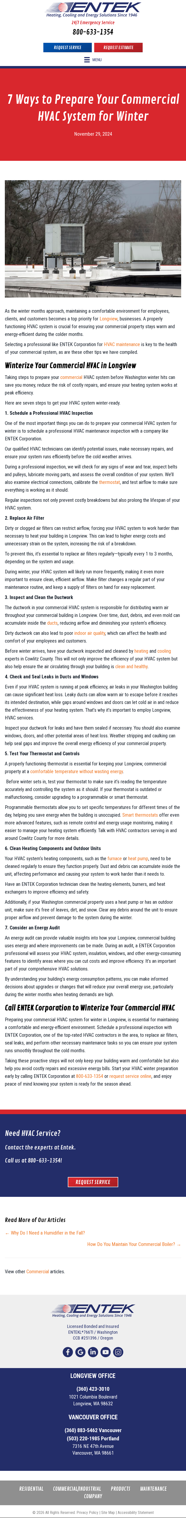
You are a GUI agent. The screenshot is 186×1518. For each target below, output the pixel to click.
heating (141, 651)
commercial (71, 377)
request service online (130, 1076)
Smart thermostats (140, 815)
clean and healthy (131, 666)
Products (120, 1489)
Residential (31, 1489)
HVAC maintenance (122, 344)
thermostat (109, 482)
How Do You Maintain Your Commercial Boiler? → (134, 1244)
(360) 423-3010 (93, 1389)
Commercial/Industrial (77, 1489)
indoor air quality (89, 633)
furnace (115, 858)
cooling (164, 651)
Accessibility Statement (136, 1512)
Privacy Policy (87, 1512)
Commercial (37, 1271)
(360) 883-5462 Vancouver (93, 1430)
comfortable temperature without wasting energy (76, 771)
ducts (52, 623)
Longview (108, 319)
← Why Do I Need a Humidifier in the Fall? (45, 1233)
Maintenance (153, 1489)
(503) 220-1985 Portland (93, 1439)
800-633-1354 (93, 32)
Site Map (108, 1512)
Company (93, 1496)
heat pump (138, 858)
